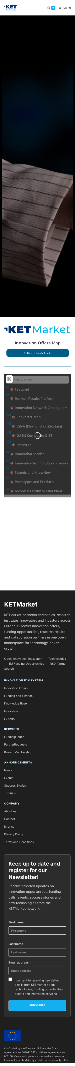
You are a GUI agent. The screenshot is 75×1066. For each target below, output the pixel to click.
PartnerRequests (15, 744)
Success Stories (15, 785)
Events (8, 778)
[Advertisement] (37, 549)
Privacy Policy (13, 834)
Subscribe (37, 1005)
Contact (9, 819)
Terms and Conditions (19, 842)
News (8, 770)
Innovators (11, 711)
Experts (9, 719)
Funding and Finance (18, 695)
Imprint (9, 826)
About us (10, 811)
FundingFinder (14, 737)
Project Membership (17, 752)
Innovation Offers (16, 688)
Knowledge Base (15, 703)
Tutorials (10, 793)
